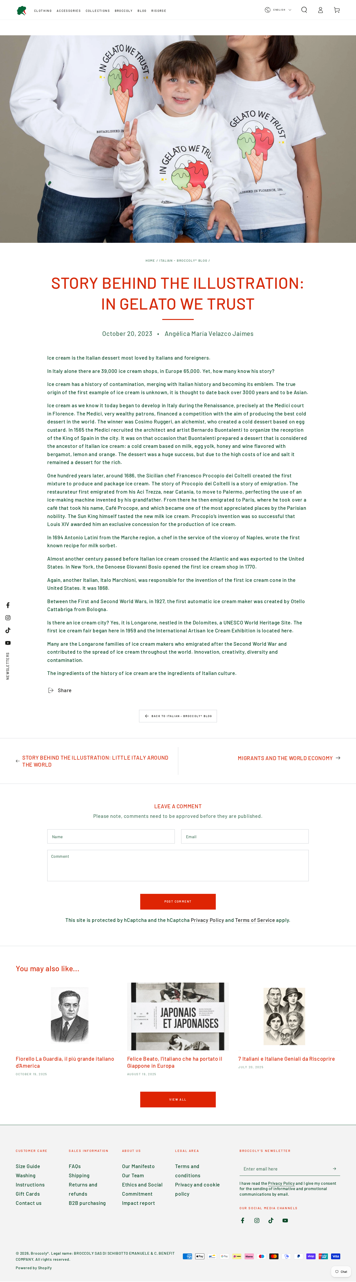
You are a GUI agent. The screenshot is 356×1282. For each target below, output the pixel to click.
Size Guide (28, 1166)
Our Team (133, 1175)
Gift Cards (28, 1194)
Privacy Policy (207, 920)
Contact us (29, 1203)
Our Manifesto (138, 1166)
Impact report (138, 1203)
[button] (304, 10)
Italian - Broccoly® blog (183, 260)
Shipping (79, 1175)
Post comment (178, 901)
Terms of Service (255, 920)
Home (150, 260)
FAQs (75, 1166)
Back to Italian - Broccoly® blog (182, 716)
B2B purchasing (87, 1203)
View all (177, 1099)
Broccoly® (40, 1253)
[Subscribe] (336, 1168)
